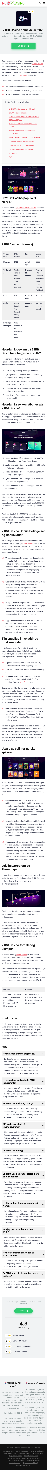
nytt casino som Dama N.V (26, 208)
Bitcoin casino (37, 64)
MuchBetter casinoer (33, 1460)
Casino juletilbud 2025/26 (23, 1465)
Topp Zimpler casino (15, 1456)
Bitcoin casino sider (22, 1451)
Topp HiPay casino (37, 1453)
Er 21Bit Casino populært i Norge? (22, 109)
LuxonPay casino (24, 1453)
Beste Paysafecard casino (16, 1460)
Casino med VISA (8, 1451)
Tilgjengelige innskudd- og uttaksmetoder (25, 137)
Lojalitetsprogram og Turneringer (21, 145)
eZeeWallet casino (14, 1463)
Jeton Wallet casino (10, 1453)
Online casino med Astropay (31, 1458)
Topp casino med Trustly (30, 1463)
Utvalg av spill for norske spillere (21, 141)
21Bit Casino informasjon (19, 113)
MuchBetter (24, 682)
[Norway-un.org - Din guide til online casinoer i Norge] (13, 3)
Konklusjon (13, 153)
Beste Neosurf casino (37, 1451)
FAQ (10, 157)
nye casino (23, 75)
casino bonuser (28, 543)
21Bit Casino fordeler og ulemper (21, 149)
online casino (21, 955)
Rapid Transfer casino (31, 1456)
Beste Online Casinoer (12, 1447)
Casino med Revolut (13, 1458)
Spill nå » (22, 45)
